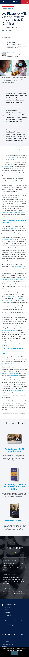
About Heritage (10, 604)
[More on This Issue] (14, 553)
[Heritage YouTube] (22, 635)
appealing (5, 363)
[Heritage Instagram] (12, 635)
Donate (25, 2)
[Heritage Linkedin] (15, 635)
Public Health (11, 8)
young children (13, 375)
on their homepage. (14, 261)
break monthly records (8, 330)
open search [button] (17, 2)
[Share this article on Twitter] (8, 149)
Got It (14, 653)
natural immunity (7, 166)
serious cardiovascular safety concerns (13, 212)
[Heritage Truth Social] (5, 635)
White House (12, 296)
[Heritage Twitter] (2, 635)
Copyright (4, 646)
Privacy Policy (5, 641)
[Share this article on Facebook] (14, 149)
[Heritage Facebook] (9, 635)
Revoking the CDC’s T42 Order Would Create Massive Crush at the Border (13, 351)
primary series (13, 228)
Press (7, 610)
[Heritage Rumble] (18, 635)
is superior (11, 246)
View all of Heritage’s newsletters (12, 625)
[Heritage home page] (3, 605)
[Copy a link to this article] (19, 149)
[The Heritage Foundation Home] (5, 2)
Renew (7, 612)
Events (7, 607)
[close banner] (28, 648)
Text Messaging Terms (7, 644)
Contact (8, 615)
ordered (16, 357)
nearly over (11, 157)
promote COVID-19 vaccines (10, 373)
